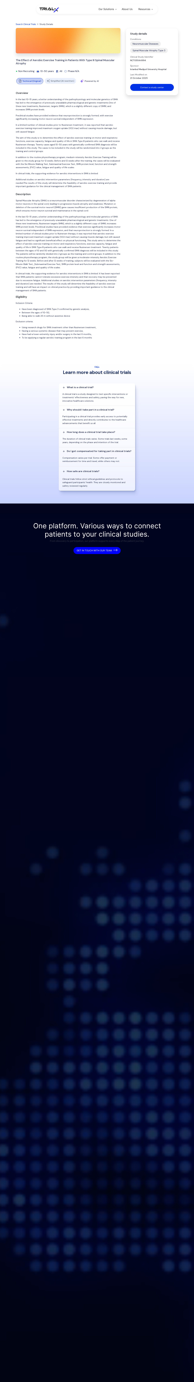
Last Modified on (138, 74)
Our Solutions (106, 9)
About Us (127, 9)
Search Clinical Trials (26, 24)
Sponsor (134, 65)
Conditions (135, 39)
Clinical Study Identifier (141, 56)
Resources (144, 9)
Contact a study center (152, 87)
